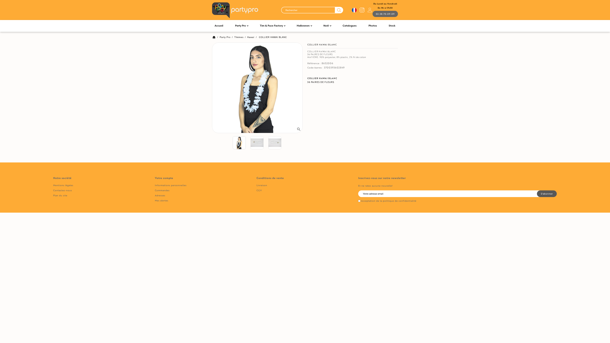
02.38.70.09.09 (385, 13)
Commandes (162, 190)
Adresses (160, 195)
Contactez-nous (62, 190)
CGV (259, 190)
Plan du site (60, 195)
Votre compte (164, 178)
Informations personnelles (170, 185)
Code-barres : (315, 67)
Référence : (314, 63)
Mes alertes (161, 200)
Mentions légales (63, 185)
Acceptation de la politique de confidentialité (388, 200)
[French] (354, 10)
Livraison (262, 185)
